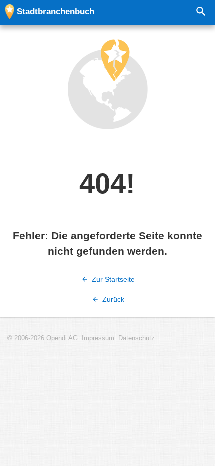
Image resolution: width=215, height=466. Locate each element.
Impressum (98, 338)
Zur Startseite (112, 280)
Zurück (112, 300)
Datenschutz (136, 338)
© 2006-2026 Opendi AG (43, 338)
